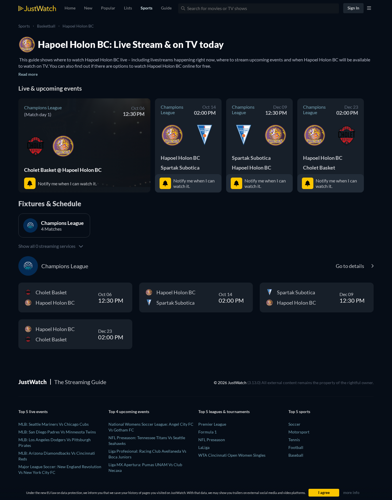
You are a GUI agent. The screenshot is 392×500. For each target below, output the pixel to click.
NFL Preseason (211, 439)
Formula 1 (207, 431)
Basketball (46, 26)
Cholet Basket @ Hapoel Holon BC (63, 170)
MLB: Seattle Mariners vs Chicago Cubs (53, 424)
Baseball (295, 455)
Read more (28, 74)
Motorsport (298, 431)
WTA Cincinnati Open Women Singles (231, 455)
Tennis (294, 439)
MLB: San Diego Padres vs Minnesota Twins (57, 431)
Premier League (212, 424)
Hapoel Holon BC (78, 26)
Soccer (294, 424)
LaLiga (203, 447)
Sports (24, 26)
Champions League (43, 107)
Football (295, 447)
